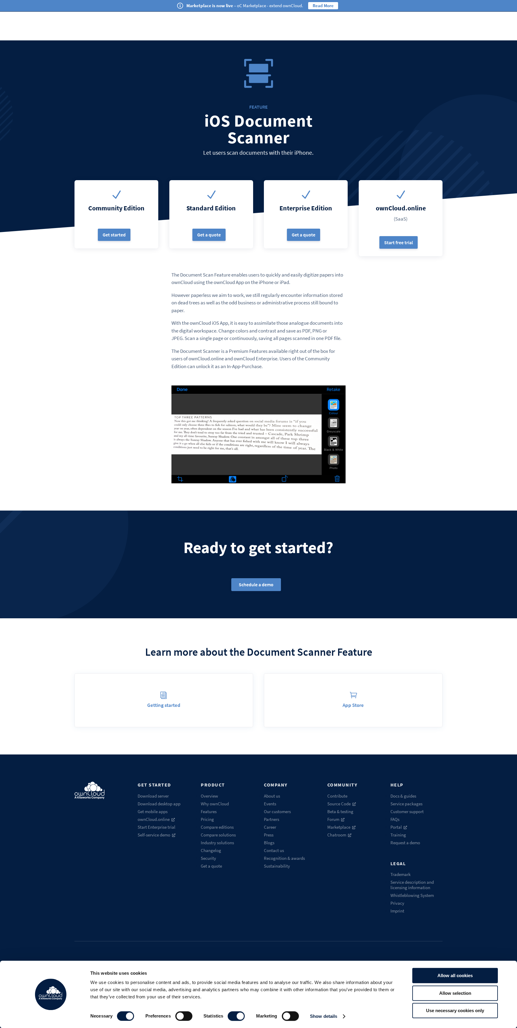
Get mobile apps (153, 811)
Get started (114, 235)
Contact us (274, 850)
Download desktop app (159, 804)
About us (272, 796)
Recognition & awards (284, 858)
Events (270, 804)
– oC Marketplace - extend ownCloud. (244, 5)
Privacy (397, 903)
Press (268, 835)
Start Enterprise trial (156, 827)
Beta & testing (340, 811)
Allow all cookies (455, 975)
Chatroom (336, 835)
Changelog (211, 850)
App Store (353, 705)
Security (208, 858)
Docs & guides (403, 796)
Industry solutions (217, 842)
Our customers (277, 811)
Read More (323, 5)
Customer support (407, 811)
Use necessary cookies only (455, 1010)
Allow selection (455, 993)
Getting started (163, 705)
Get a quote (209, 235)
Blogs (269, 842)
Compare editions (217, 827)
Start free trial (398, 242)
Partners (271, 819)
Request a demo (405, 842)
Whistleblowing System (412, 895)
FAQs (394, 819)
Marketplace (338, 827)
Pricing (207, 819)
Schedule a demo (256, 584)
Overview (209, 796)
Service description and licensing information (412, 884)
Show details (323, 1016)
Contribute (337, 796)
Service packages (406, 804)
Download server (153, 796)
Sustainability (277, 866)
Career (270, 827)
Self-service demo (154, 835)
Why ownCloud (215, 804)
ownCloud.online (154, 819)
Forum (333, 819)
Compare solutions (218, 835)
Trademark (400, 874)
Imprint (397, 911)
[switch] (183, 1016)
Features (209, 811)
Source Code (339, 804)
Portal (396, 827)
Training (398, 835)
